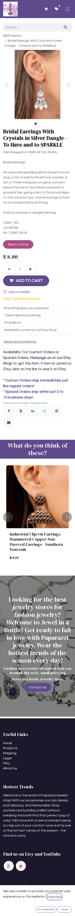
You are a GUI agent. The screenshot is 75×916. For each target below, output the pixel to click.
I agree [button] (64, 909)
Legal (7, 758)
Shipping (9, 753)
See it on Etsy (18, 244)
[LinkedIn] (33, 411)
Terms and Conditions (19, 341)
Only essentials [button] (46, 909)
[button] (6, 84)
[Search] (65, 27)
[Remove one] (9, 269)
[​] (9, 866)
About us (10, 768)
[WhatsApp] (45, 411)
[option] (37, 517)
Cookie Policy (54, 896)
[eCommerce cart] (45, 9)
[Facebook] (9, 411)
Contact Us (37, 687)
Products (10, 748)
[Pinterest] (57, 411)
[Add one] (30, 269)
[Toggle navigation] (67, 9)
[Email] (9, 422)
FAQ (6, 763)
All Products (12, 35)
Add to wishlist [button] (19, 292)
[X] (21, 411)
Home (7, 743)
